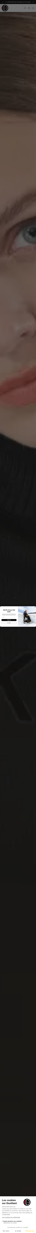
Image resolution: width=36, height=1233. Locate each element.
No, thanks (9, 622)
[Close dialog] (35, 607)
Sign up (9, 620)
